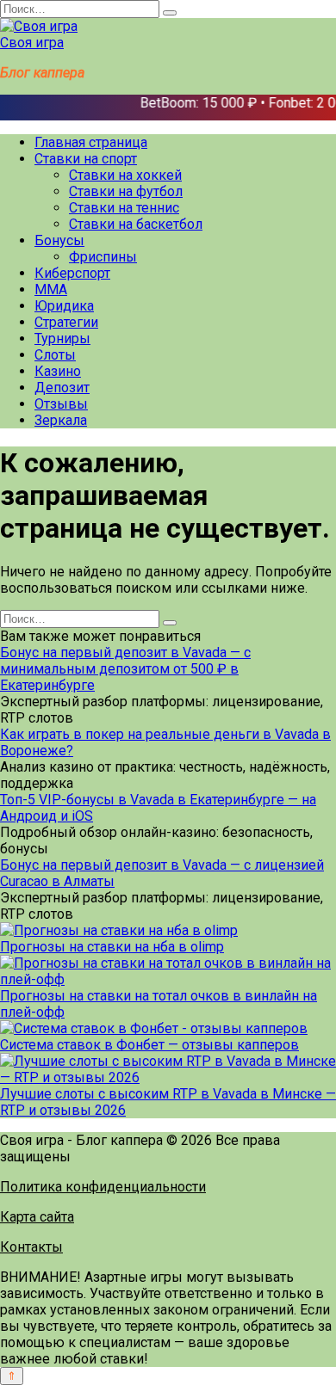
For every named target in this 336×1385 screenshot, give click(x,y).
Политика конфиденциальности (103, 1187)
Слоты (55, 355)
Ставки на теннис (124, 208)
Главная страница (90, 142)
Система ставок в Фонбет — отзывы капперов (149, 1045)
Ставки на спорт (85, 159)
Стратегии (66, 322)
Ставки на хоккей (125, 175)
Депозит (62, 387)
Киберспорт (72, 273)
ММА (50, 289)
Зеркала (60, 420)
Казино (57, 371)
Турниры (62, 338)
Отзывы (61, 404)
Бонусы (59, 240)
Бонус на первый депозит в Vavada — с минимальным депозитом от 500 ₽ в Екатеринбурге (125, 668)
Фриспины (103, 257)
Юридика (64, 306)
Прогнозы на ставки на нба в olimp (112, 947)
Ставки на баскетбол (135, 224)
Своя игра (32, 42)
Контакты (31, 1247)
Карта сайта (37, 1217)
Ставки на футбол (126, 191)
